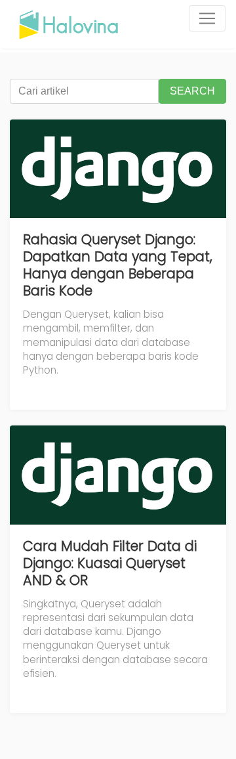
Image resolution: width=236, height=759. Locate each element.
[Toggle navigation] (207, 18)
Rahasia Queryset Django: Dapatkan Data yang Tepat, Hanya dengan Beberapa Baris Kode (117, 265)
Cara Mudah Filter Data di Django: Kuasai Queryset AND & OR (110, 563)
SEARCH (192, 91)
